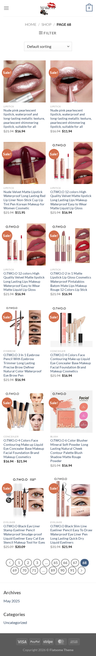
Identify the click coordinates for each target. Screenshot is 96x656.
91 (72, 570)
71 (34, 570)
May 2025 (11, 601)
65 (56, 563)
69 (15, 570)
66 (65, 563)
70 (24, 570)
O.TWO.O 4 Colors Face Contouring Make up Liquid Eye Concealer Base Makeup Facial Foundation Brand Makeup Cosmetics (70, 363)
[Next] (82, 570)
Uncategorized (15, 622)
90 (62, 570)
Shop (46, 24)
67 (75, 563)
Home (30, 24)
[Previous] (10, 563)
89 (53, 570)
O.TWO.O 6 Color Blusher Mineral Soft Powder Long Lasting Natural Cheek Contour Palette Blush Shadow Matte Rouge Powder (69, 451)
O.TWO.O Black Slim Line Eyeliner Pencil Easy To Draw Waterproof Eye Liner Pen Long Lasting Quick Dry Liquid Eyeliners (71, 534)
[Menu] (6, 8)
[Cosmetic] (48, 8)
